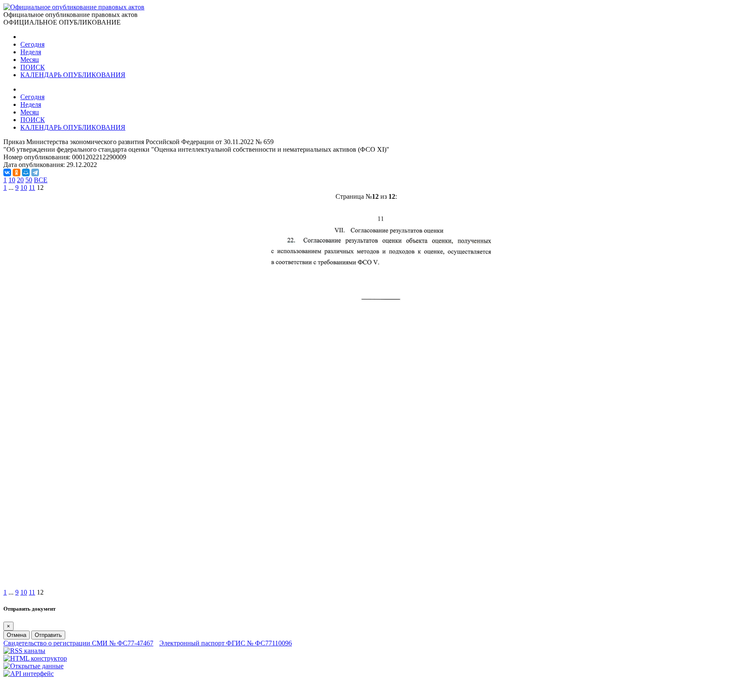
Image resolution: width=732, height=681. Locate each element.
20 (20, 179)
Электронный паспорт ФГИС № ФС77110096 (225, 643)
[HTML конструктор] (35, 658)
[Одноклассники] (16, 172)
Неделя (30, 52)
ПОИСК (32, 67)
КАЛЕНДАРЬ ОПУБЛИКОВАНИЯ (72, 74)
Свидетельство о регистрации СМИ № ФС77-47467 (78, 643)
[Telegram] (35, 172)
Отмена (16, 635)
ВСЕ (40, 179)
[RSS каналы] (24, 650)
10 (11, 179)
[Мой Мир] (26, 172)
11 (32, 187)
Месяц (29, 59)
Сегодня (32, 44)
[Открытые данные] (33, 666)
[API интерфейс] (28, 673)
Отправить (48, 635)
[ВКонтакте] (7, 172)
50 (28, 179)
